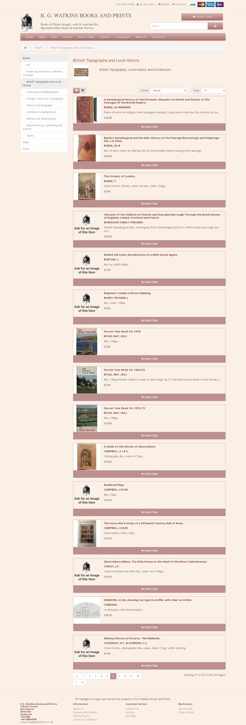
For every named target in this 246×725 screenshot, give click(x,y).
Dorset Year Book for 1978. (122, 331)
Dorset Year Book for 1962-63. (125, 370)
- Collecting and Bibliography (40, 92)
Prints (54, 37)
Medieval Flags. (114, 485)
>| (82, 682)
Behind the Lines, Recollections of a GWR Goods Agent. (141, 254)
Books (29, 37)
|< (76, 676)
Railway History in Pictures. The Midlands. (132, 638)
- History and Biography (37, 105)
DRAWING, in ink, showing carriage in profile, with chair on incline (147, 600)
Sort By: (145, 90)
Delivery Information (85, 712)
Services (67, 37)
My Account (185, 708)
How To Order (86, 37)
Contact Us (158, 37)
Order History (186, 712)
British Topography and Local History (71, 47)
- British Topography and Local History (42, 83)
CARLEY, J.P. (111, 566)
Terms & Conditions (85, 719)
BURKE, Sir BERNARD (117, 107)
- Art (26, 64)
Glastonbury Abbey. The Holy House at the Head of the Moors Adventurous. (155, 561)
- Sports (28, 135)
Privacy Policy (81, 716)
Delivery (104, 37)
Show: (197, 90)
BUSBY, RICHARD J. (116, 297)
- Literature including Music (39, 112)
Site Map (131, 716)
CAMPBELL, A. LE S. (116, 451)
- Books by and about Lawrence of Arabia (42, 73)
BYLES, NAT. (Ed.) (115, 336)
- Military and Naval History (39, 118)
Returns (130, 712)
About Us (141, 37)
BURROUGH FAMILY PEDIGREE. (124, 222)
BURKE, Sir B (112, 145)
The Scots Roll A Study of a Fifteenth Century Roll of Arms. (144, 523)
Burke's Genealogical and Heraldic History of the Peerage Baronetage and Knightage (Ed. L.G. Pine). (161, 139)
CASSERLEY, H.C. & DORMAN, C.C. (125, 643)
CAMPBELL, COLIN (116, 489)
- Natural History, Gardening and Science (42, 127)
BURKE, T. (110, 181)
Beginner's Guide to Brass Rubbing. (127, 293)
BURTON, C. (111, 259)
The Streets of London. (119, 176)
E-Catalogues (122, 37)
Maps (42, 37)
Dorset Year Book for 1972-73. (125, 408)
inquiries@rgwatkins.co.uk (36, 722)
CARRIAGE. (111, 604)
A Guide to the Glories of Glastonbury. (130, 446)
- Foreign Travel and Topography (43, 98)
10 (137, 676)
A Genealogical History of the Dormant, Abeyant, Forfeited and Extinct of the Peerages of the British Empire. (157, 101)
